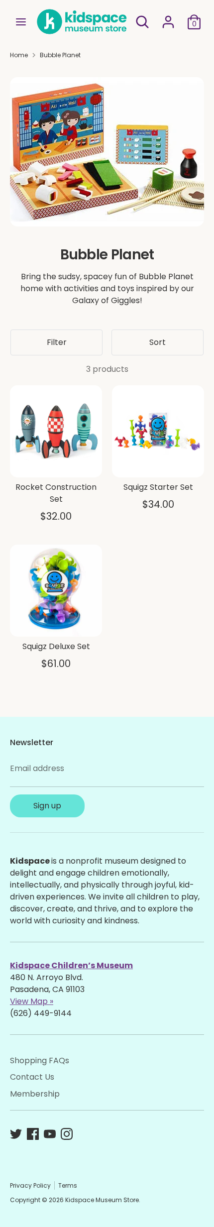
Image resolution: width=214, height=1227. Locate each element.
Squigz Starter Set (158, 487)
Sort (157, 342)
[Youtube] (50, 1134)
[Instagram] (67, 1134)
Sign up (47, 805)
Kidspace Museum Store (102, 1200)
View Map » (31, 1001)
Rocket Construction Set (56, 493)
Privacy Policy (30, 1185)
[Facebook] (33, 1134)
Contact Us (32, 1077)
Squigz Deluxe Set (56, 646)
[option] (107, 151)
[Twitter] (16, 1134)
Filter (57, 342)
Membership (35, 1094)
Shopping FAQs (39, 1060)
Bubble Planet (60, 55)
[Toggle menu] (21, 22)
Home (19, 55)
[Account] (168, 17)
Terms (67, 1185)
